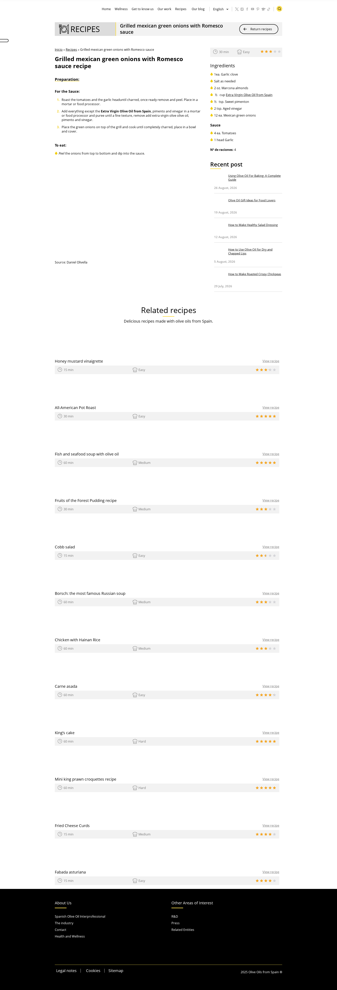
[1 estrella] (262, 51)
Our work (164, 9)
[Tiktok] (268, 9)
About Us (63, 903)
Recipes (180, 9)
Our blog (198, 9)
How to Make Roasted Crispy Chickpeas (254, 274)
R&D (174, 916)
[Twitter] (237, 9)
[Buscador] (279, 9)
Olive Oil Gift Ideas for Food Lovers (251, 200)
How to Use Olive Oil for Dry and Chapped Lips (250, 251)
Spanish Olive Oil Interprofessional (80, 916)
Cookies (93, 970)
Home (106, 9)
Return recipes (261, 29)
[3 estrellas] (271, 51)
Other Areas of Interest (192, 903)
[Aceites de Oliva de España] (61, 11)
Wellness (121, 9)
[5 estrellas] (279, 51)
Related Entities (182, 930)
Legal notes (66, 970)
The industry (64, 923)
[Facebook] (247, 9)
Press (175, 923)
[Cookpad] (263, 9)
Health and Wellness (70, 936)
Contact (60, 930)
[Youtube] (253, 9)
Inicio (59, 49)
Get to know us (143, 9)
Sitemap (115, 970)
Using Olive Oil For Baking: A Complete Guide (254, 177)
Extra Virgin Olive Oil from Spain (249, 95)
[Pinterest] (258, 9)
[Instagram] (242, 9)
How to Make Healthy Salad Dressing (253, 225)
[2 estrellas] (266, 51)
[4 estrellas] (275, 51)
